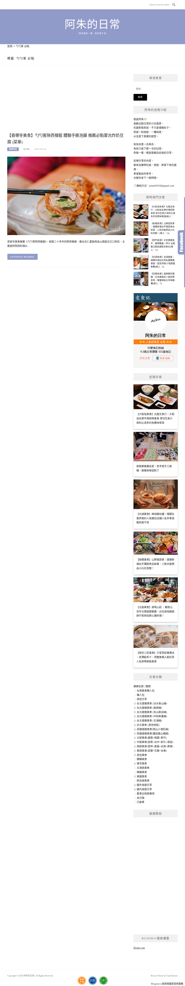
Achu (26, 149)
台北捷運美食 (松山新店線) (152, 712)
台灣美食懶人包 (145, 690)
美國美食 (142, 776)
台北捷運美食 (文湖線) (149, 720)
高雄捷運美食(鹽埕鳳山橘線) (153, 733)
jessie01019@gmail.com (161, 185)
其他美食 (142, 755)
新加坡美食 (143, 780)
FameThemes (172, 975)
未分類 (140, 798)
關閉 (148, 686)
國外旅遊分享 (144, 785)
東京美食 (142, 763)
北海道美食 (143, 767)
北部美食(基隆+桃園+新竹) (152, 737)
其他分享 (142, 699)
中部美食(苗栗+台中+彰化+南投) (155, 742)
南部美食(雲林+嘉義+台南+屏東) (155, 746)
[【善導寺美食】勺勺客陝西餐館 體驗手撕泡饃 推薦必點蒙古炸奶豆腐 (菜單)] (66, 195)
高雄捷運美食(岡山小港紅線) (153, 729)
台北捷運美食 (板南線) (149, 707)
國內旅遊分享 (144, 789)
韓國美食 (142, 772)
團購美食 (142, 759)
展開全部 (139, 686)
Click (181, 242)
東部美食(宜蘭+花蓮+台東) (152, 750)
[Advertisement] (66, 103)
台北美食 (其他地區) (148, 725)
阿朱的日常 (92, 24)
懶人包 (140, 695)
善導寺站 (13, 149)
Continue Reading (22, 257)
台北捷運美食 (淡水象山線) (152, 703)
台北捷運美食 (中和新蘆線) (152, 716)
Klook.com (139, 948)
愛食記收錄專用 (145, 793)
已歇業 (140, 802)
